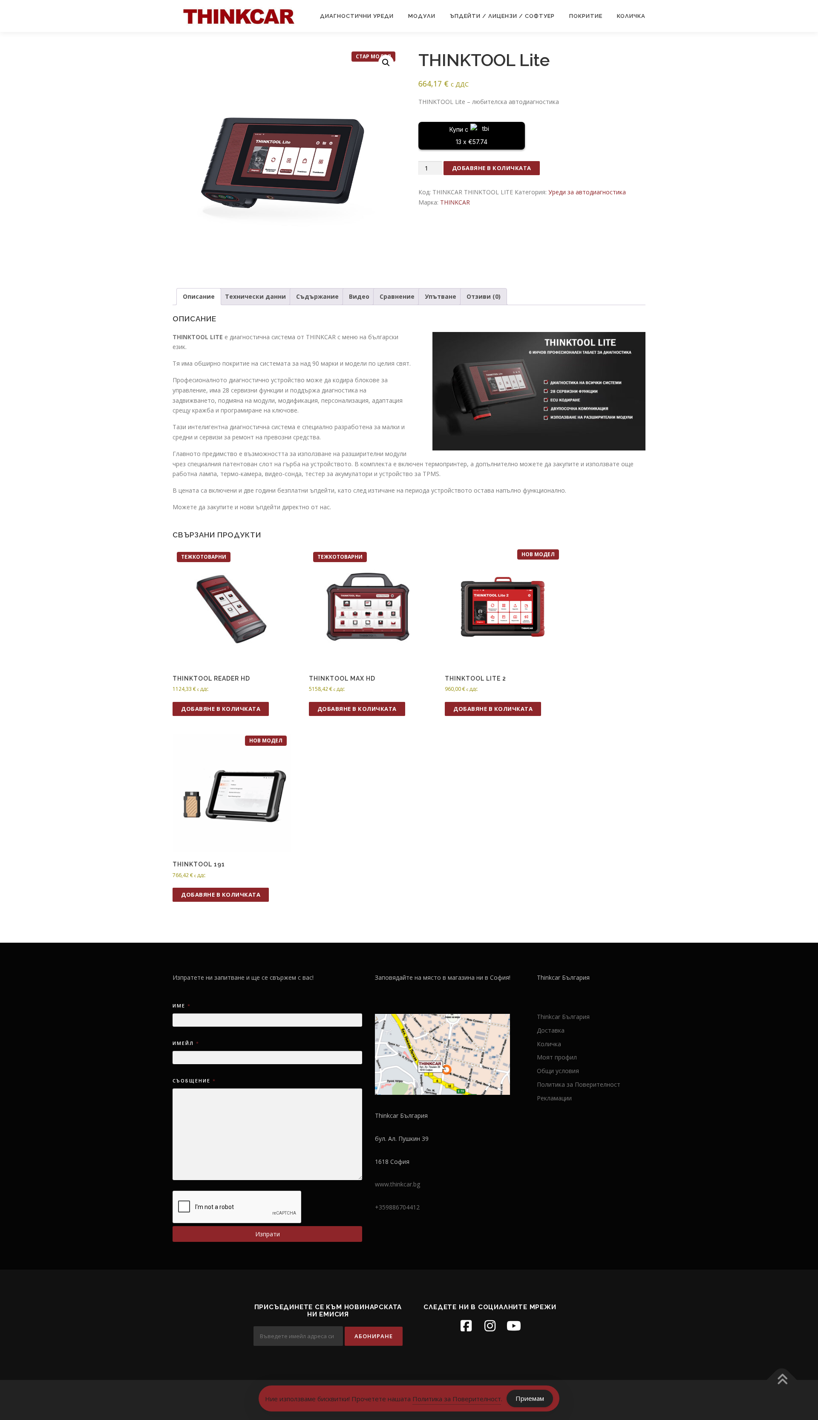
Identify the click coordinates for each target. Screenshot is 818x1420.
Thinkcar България (563, 1017)
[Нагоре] (782, 1380)
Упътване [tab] (440, 296)
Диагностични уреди (357, 16)
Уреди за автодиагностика (587, 192)
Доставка (551, 1030)
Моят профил (557, 1057)
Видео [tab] (359, 296)
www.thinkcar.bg (397, 1184)
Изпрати (267, 1234)
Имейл (186, 1043)
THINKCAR (455, 202)
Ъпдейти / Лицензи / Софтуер (502, 16)
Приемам (530, 1398)
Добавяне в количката (491, 168)
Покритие (585, 16)
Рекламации (554, 1098)
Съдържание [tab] (317, 296)
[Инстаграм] (490, 1325)
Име (181, 1005)
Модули (421, 16)
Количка (631, 16)
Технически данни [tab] (255, 296)
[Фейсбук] (466, 1325)
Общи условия (558, 1071)
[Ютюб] (513, 1325)
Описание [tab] (199, 296)
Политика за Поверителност (578, 1084)
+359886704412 (397, 1207)
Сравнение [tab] (397, 296)
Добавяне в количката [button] (220, 709)
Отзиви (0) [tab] (484, 296)
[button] (386, 62)
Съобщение (194, 1080)
